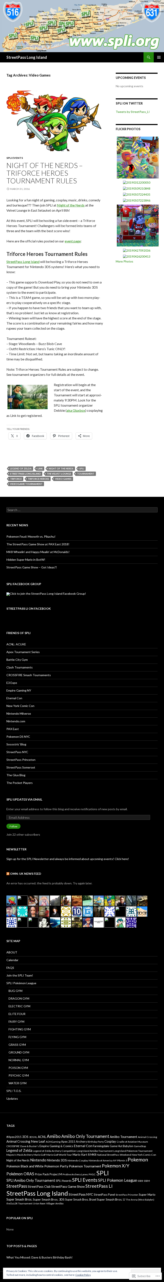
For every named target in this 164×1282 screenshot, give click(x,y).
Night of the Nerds (71, 205)
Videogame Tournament (26, 483)
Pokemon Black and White (25, 1166)
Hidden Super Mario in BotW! (25, 559)
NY (115, 1160)
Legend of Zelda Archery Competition (54, 1150)
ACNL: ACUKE (16, 644)
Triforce (16, 478)
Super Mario (147, 1194)
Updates (12, 1098)
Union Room (39, 1203)
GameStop (140, 1146)
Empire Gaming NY (18, 690)
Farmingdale (101, 1146)
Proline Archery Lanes (75, 1174)
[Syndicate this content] (7, 873)
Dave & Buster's (29, 1146)
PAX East (12, 729)
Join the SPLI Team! (19, 975)
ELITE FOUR (17, 1014)
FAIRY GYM (16, 1021)
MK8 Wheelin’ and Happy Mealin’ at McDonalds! (38, 552)
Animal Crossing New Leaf (25, 1141)
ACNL (42, 1137)
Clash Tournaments (19, 667)
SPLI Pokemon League (117, 1180)
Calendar (12, 960)
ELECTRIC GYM (19, 1006)
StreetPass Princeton (20, 759)
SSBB (140, 1180)
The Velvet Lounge (59, 473)
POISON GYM (18, 1068)
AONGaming (53, 1141)
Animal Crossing (147, 1137)
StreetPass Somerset (20, 767)
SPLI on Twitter (129, 103)
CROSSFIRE (13, 1146)
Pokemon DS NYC (18, 736)
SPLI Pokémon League (21, 983)
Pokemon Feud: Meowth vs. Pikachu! (31, 536)
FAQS (10, 967)
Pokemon (138, 1160)
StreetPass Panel (104, 1194)
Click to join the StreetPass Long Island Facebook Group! (48, 593)
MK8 (93, 1154)
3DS (25, 1137)
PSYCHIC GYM (19, 1075)
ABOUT (11, 952)
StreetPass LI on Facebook (28, 608)
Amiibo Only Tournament (85, 1136)
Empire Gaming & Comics (56, 1146)
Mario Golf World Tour (59, 1154)
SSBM (147, 1180)
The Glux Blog (15, 775)
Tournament (85, 473)
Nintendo (38, 1160)
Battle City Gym (17, 659)
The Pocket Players (19, 783)
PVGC (92, 1174)
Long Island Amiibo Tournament (95, 1150)
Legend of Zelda (21, 468)
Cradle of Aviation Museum (132, 1141)
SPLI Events (14, 157)
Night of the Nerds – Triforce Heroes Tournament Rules (44, 173)
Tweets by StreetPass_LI (133, 112)
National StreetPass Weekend (114, 1154)
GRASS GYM (17, 1044)
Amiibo (54, 1136)
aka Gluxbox (76, 410)
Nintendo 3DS (57, 1160)
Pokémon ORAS (20, 1173)
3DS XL (33, 1137)
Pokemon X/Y (115, 1165)
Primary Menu (159, 57)
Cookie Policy (83, 1274)
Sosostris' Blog (16, 744)
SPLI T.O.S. (13, 1091)
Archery (81, 1141)
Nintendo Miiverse (18, 713)
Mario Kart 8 (81, 1154)
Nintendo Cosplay (77, 1160)
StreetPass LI (99, 1186)
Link (40, 468)
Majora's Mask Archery (19, 1154)
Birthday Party (96, 1141)
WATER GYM (17, 1083)
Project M (56, 1174)
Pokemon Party (56, 1166)
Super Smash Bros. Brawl (80, 1199)
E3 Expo (11, 683)
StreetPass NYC (17, 752)
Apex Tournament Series (23, 652)
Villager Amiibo (54, 1203)
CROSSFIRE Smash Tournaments (28, 675)
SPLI (81, 468)
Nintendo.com (15, 721)
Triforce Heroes (38, 478)
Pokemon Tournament (85, 1166)
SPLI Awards (64, 1180)
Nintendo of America (101, 1160)
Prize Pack (42, 1174)
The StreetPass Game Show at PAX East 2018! (37, 544)
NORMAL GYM (19, 1060)
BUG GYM (15, 991)
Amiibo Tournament (123, 1137)
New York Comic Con (20, 706)
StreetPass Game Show (68, 1186)
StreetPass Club (39, 1186)
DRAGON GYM (19, 998)
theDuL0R (12, 1203)
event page (73, 241)
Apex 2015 (68, 1141)
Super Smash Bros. (19, 1199)
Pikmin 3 (122, 1160)
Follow (13, 826)
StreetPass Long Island (26, 57)
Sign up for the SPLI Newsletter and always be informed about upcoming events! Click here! (67, 859)
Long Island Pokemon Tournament (132, 1150)
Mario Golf (40, 1154)
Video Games (63, 478)
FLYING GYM (17, 1037)
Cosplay (110, 1141)
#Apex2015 (14, 1137)
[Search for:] (82, 510)
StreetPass (16, 1186)
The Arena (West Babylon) (140, 1199)
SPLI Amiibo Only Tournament (30, 1180)
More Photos (124, 261)
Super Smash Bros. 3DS (48, 1199)
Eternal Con (14, 698)
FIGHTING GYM (20, 1029)
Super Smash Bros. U (111, 1199)
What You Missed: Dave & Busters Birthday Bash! (39, 1257)
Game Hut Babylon (121, 1146)
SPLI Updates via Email (24, 799)
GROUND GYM (19, 1052)
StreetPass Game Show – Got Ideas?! (31, 567)
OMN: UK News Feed (25, 873)
